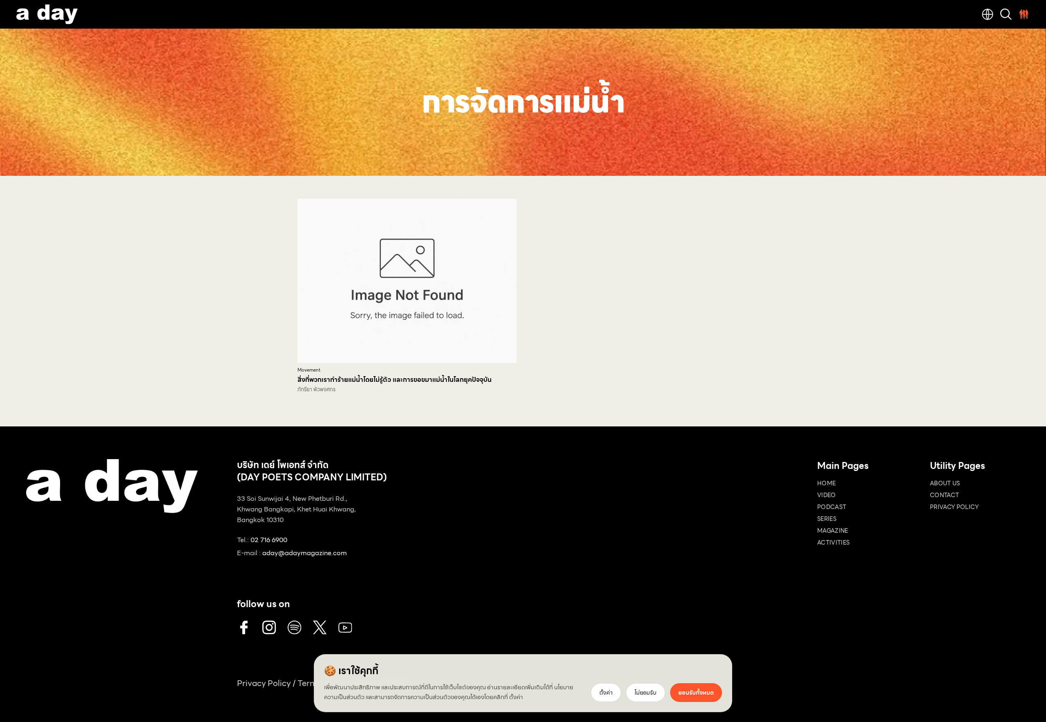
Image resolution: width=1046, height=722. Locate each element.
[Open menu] (1024, 14)
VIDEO (826, 495)
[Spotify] (295, 628)
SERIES (826, 518)
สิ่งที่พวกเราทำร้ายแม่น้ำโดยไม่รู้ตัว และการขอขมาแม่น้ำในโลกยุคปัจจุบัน (394, 379)
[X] (320, 628)
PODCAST (831, 506)
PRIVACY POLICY (954, 506)
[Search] (1006, 14)
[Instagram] (269, 628)
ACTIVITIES (833, 542)
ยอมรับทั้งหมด (696, 692)
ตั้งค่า (516, 697)
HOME (826, 483)
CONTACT (944, 495)
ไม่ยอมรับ (646, 692)
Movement (308, 370)
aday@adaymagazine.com (304, 553)
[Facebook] (244, 628)
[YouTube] (345, 628)
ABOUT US (945, 483)
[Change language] (987, 14)
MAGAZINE (832, 530)
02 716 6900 (268, 540)
